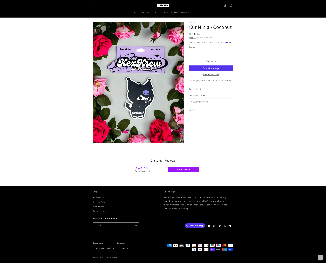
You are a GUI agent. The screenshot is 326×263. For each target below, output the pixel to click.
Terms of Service (99, 211)
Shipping (192, 38)
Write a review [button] (183, 169)
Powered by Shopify (110, 257)
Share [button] (194, 110)
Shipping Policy (99, 202)
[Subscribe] (136, 225)
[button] (96, 5)
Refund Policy (98, 197)
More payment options (211, 74)
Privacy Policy (98, 206)
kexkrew (101, 257)
